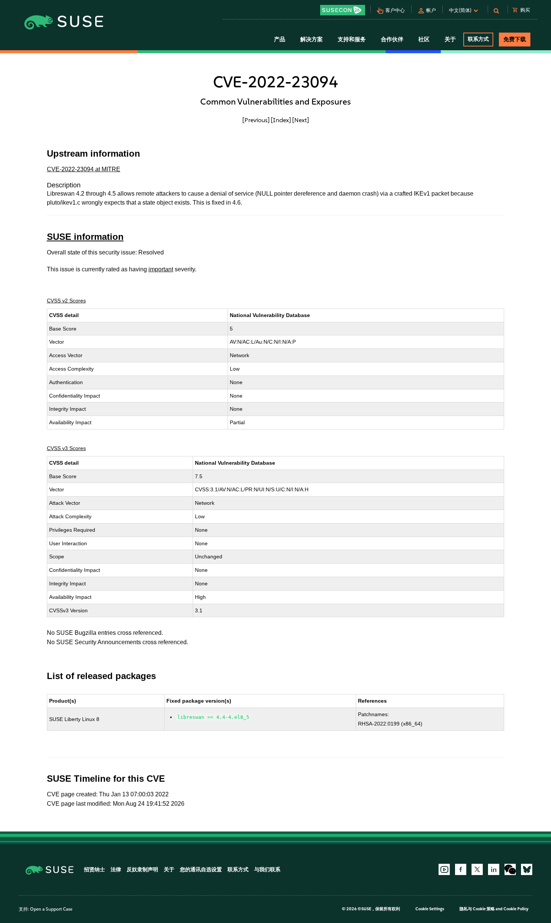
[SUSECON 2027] (342, 10)
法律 (116, 869)
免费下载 (514, 39)
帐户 (431, 10)
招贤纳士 (94, 869)
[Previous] (256, 120)
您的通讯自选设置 (201, 869)
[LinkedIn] (493, 869)
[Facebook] (460, 869)
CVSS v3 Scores (66, 448)
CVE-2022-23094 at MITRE (83, 169)
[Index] (281, 120)
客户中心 (395, 10)
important (160, 269)
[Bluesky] (526, 869)
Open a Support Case (51, 909)
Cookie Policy (516, 909)
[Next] (300, 120)
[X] (477, 869)
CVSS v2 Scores (66, 301)
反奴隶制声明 (142, 869)
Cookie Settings (429, 909)
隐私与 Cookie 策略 (477, 909)
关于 (169, 869)
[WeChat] (510, 869)
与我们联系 (267, 869)
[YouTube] (444, 869)
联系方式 (478, 39)
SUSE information (85, 237)
